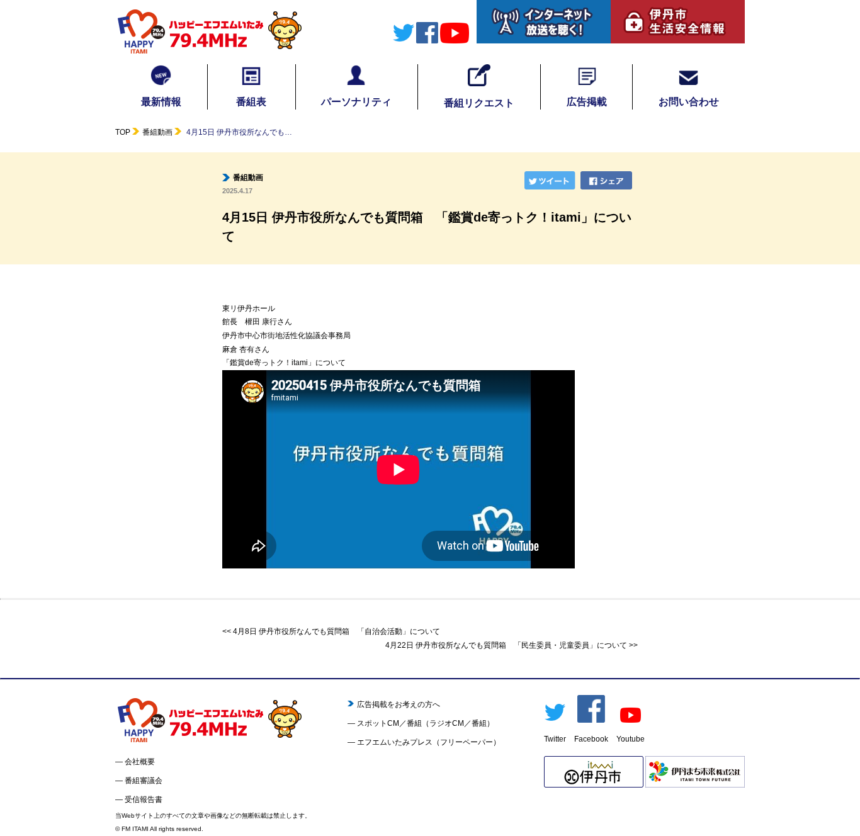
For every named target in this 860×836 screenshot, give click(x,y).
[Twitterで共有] (551, 180)
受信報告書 (143, 799)
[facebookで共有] (607, 180)
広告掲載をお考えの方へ (398, 704)
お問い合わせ (689, 101)
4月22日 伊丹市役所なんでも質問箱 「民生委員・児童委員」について (506, 645)
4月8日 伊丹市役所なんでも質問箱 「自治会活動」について (336, 631)
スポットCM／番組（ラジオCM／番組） (425, 723)
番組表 (251, 101)
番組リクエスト (479, 103)
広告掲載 (587, 101)
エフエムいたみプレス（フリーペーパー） (429, 742)
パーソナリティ (356, 101)
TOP (122, 132)
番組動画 (157, 132)
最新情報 (161, 101)
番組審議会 (143, 780)
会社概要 (140, 761)
